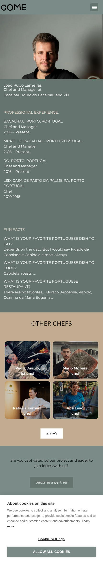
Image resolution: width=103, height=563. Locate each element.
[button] (94, 7)
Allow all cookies (51, 552)
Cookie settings (51, 539)
